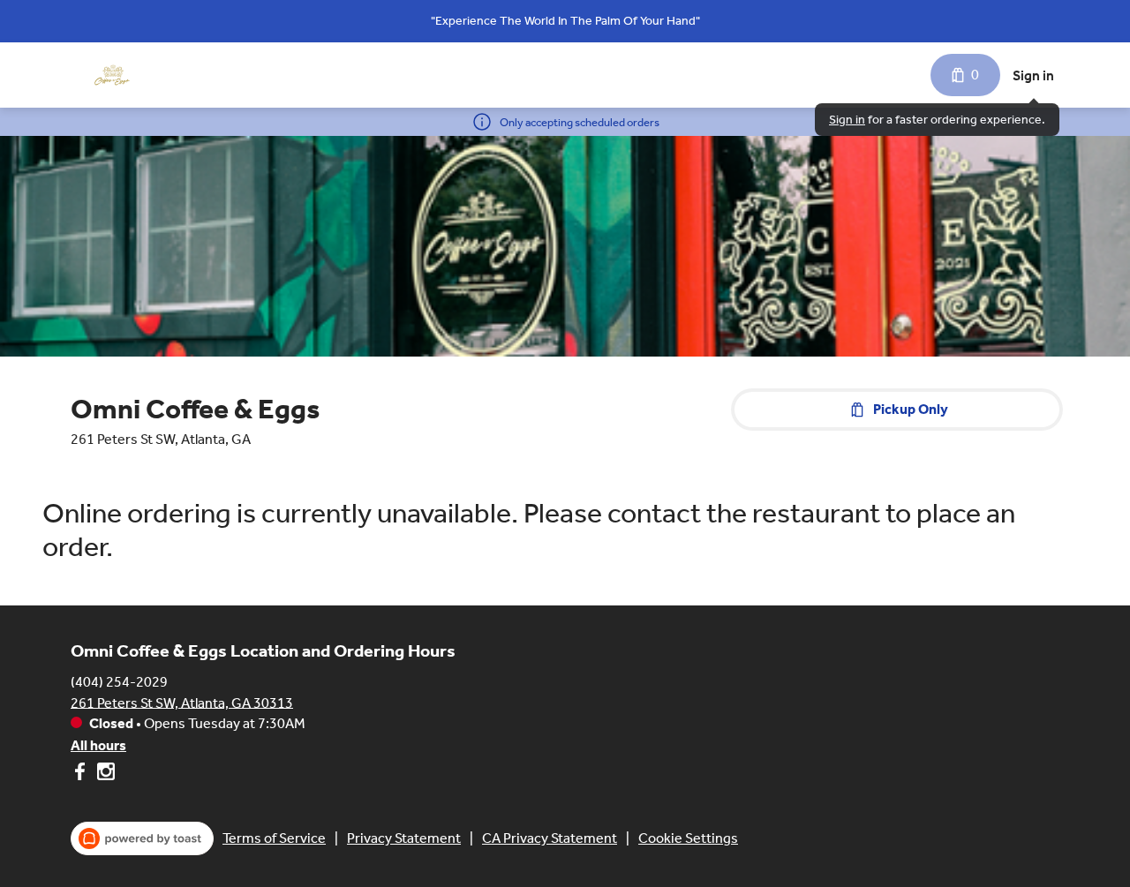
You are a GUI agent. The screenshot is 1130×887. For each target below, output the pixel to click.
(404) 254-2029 (119, 681)
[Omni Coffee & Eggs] (112, 75)
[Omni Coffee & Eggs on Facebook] (82, 774)
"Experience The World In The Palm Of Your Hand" (565, 20)
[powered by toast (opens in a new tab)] (142, 838)
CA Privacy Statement (549, 838)
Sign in (1033, 75)
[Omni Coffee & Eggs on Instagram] (104, 774)
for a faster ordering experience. (937, 119)
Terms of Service (274, 838)
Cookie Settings (688, 838)
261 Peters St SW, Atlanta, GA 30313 (182, 702)
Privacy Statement (404, 838)
